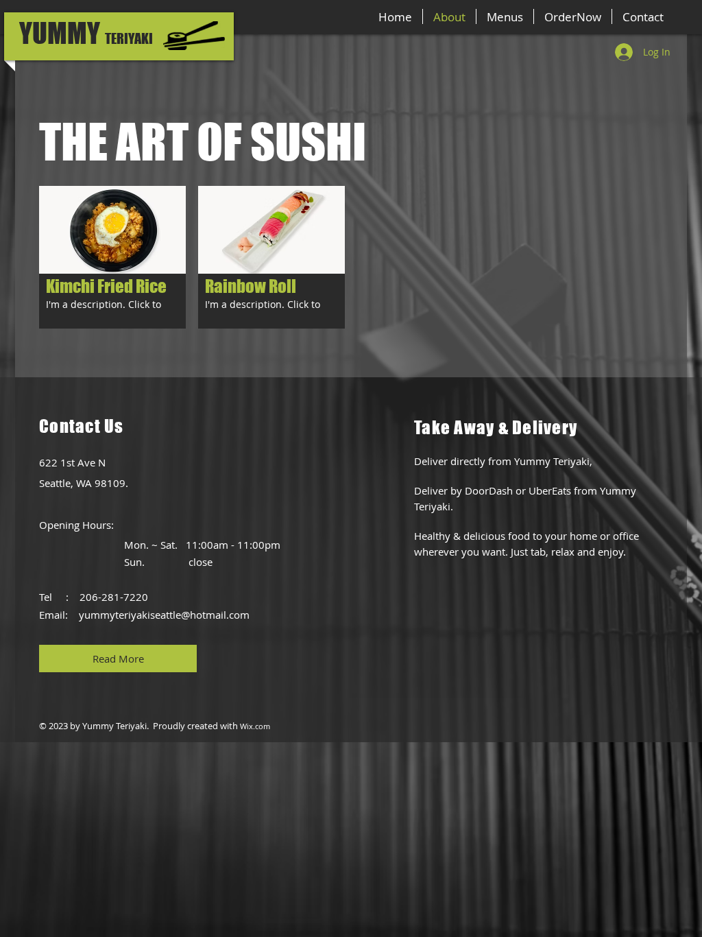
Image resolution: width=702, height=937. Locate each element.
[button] (112, 257)
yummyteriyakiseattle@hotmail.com (164, 614)
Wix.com (255, 726)
